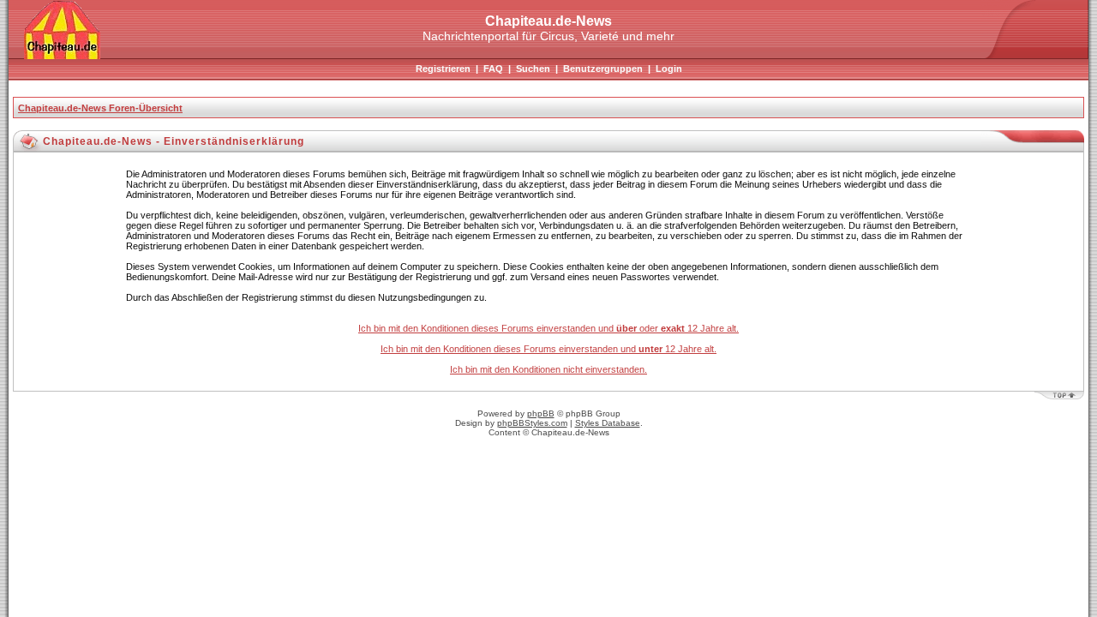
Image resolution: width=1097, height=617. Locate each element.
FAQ (493, 68)
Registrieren (443, 68)
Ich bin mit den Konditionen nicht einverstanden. (548, 369)
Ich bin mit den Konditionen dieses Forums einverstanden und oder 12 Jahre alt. (548, 328)
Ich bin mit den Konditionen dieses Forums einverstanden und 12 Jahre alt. (548, 349)
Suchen (533, 68)
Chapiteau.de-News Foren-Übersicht (100, 108)
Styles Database (607, 423)
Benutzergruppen (603, 68)
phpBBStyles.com (532, 423)
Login (669, 68)
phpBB (540, 413)
